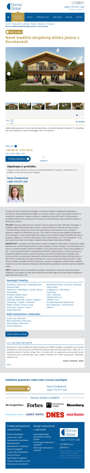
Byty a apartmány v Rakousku (19, 321)
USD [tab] (23, 153)
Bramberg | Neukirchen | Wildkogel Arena (24, 284)
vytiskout (43, 160)
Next (81, 74)
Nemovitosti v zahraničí (17, 17)
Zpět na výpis (16, 32)
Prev (9, 74)
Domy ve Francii (13, 455)
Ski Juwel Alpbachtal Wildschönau (60, 302)
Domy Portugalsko (15, 449)
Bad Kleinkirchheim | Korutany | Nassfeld (64, 284)
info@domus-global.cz (77, 9)
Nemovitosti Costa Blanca (17, 440)
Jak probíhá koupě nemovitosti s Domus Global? (42, 437)
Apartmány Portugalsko (17, 458)
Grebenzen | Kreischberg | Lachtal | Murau (25, 289)
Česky (78, 3)
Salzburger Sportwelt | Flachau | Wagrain (24, 299)
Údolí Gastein (52, 287)
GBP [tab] (17, 153)
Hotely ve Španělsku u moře (18, 461)
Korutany (50, 24)
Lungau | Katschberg (15, 297)
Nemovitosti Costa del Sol (17, 464)
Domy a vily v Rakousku (16, 318)
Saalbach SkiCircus (54, 297)
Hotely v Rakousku (14, 326)
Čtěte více (9, 146)
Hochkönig (51, 292)
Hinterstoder (12, 292)
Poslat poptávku (16, 158)
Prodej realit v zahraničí (20, 24)
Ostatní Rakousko (14, 310)
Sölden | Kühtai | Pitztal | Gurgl (20, 305)
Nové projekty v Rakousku (17, 323)
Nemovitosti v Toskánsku (17, 446)
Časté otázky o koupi (17, 334)
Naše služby (57, 17)
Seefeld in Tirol (53, 299)
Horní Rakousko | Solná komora (60, 305)
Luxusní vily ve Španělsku (17, 452)
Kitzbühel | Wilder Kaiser (17, 295)
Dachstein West (13, 287)
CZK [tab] (7, 153)
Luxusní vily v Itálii (14, 437)
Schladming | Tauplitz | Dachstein (21, 302)
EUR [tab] (12, 153)
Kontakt (79, 17)
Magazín (69, 17)
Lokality (30, 17)
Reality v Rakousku (38, 24)
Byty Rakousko (13, 443)
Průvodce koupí (43, 17)
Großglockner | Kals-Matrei (58, 289)
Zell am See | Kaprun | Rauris (19, 307)
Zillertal (50, 307)
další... (9, 364)
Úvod (7, 24)
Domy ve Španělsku (15, 434)
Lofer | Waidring (53, 295)
